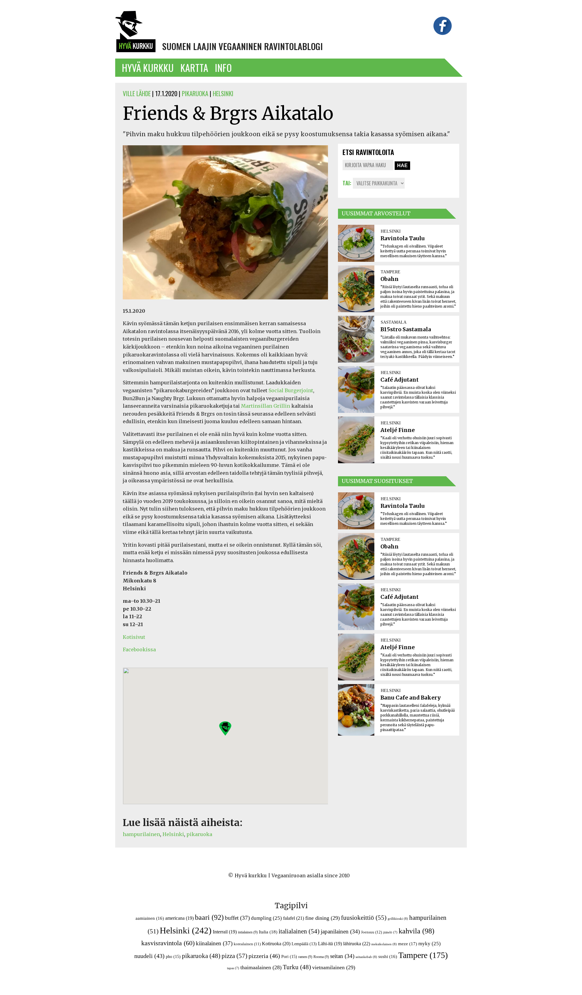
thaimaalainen (261, 967)
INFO (223, 67)
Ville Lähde (137, 93)
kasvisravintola (168, 943)
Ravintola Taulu (402, 238)
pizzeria (264, 956)
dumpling (266, 918)
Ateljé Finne (397, 430)
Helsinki (173, 834)
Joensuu (371, 932)
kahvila (416, 931)
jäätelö (390, 932)
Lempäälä (304, 944)
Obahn (389, 279)
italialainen (299, 931)
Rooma (321, 957)
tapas (233, 968)
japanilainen (340, 931)
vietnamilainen (333, 967)
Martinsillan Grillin (265, 406)
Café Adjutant (399, 379)
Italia (268, 931)
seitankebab (366, 957)
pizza (234, 956)
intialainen (248, 932)
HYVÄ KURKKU (148, 67)
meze (407, 943)
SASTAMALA (393, 322)
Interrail (225, 931)
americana (179, 918)
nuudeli (149, 956)
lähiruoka (356, 943)
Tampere (423, 955)
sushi (387, 956)
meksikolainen (384, 944)
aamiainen (149, 918)
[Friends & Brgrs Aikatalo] (225, 303)
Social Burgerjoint (291, 390)
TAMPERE (390, 271)
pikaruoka (199, 834)
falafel (293, 918)
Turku (297, 967)
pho (173, 956)
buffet (237, 918)
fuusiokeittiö (363, 917)
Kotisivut (134, 637)
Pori (289, 956)
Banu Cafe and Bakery (410, 697)
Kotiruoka (276, 943)
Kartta (194, 67)
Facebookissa (139, 649)
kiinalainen (214, 943)
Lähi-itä (330, 943)
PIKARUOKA (195, 93)
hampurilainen (141, 834)
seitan (342, 956)
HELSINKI (223, 93)
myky (429, 943)
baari (209, 917)
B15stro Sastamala (405, 329)
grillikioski (398, 918)
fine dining (322, 918)
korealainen (247, 944)
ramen (305, 957)
